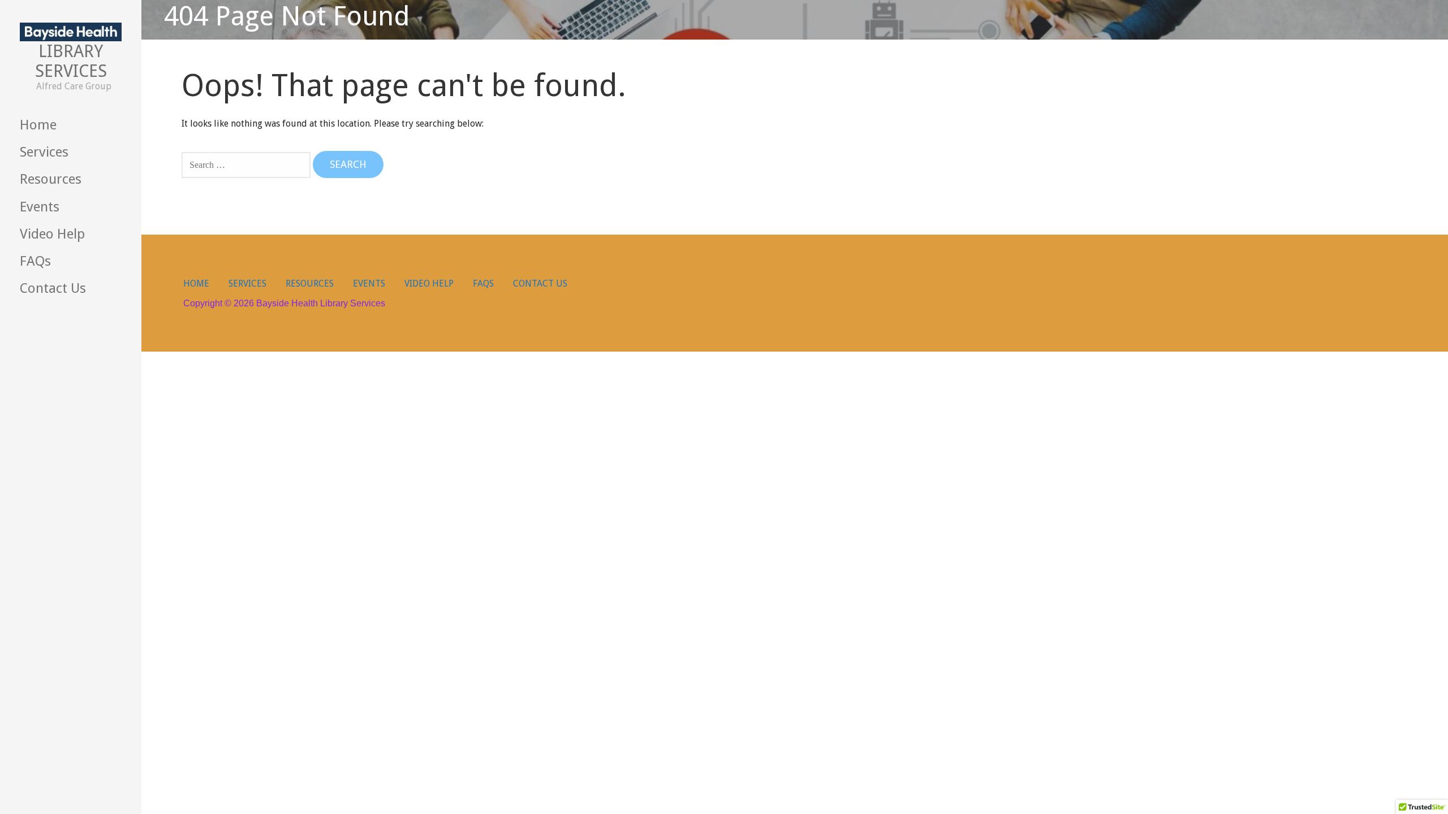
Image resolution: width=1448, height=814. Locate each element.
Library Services (71, 61)
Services (44, 152)
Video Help (52, 234)
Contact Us (53, 288)
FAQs (35, 261)
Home (38, 125)
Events (39, 207)
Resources (50, 179)
